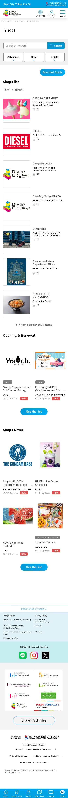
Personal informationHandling (17, 619)
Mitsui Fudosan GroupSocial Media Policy (13, 627)
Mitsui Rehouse (18, 756)
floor (33, 57)
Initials (54, 57)
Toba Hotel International (34, 762)
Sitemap (38, 632)
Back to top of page (60, 781)
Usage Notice (9, 616)
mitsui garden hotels (46, 756)
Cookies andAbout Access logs (42, 620)
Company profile (10, 638)
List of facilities (34, 720)
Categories (13, 57)
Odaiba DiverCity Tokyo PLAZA (16, 21)
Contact (38, 626)
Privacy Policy (41, 616)
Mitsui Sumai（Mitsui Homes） (34, 749)
